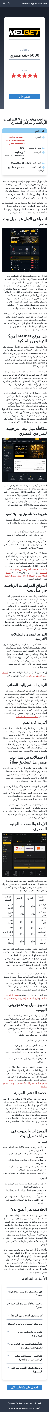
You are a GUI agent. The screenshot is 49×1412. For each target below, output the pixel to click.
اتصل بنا (37, 1403)
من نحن (28, 1403)
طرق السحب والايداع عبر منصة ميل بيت (21, 998)
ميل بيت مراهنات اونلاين (27, 716)
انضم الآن (24, 96)
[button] (24, 1293)
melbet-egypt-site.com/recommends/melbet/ (15, 140)
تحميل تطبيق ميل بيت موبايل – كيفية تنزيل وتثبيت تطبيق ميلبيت (24, 1083)
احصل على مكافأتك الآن (24, 1387)
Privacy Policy (15, 1403)
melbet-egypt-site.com (34, 3)
